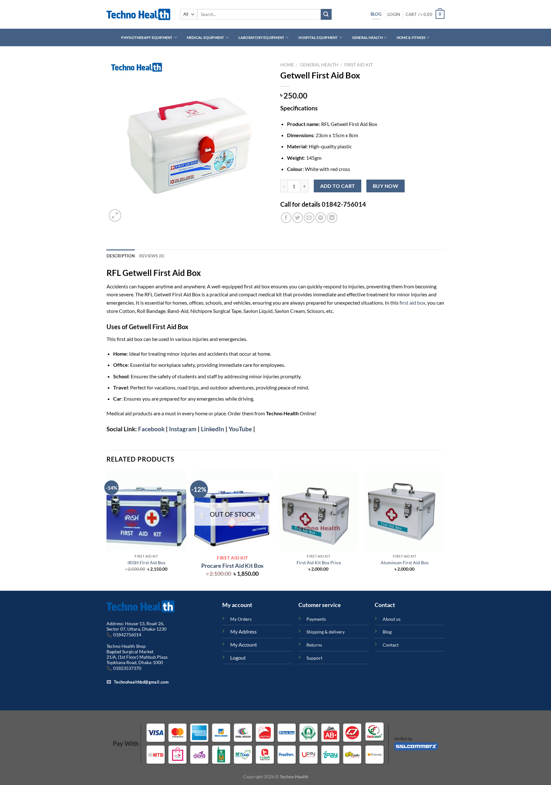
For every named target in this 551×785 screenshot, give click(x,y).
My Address (243, 631)
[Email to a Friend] (309, 217)
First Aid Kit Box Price (319, 562)
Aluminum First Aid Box (405, 562)
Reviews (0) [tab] (152, 255)
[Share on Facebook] (286, 217)
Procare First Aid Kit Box (232, 565)
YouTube (240, 429)
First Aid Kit (358, 64)
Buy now (385, 186)
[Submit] (326, 14)
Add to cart (337, 186)
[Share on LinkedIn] (332, 217)
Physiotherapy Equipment (147, 37)
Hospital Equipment (318, 37)
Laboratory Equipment (261, 37)
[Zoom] (115, 215)
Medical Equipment (205, 37)
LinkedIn (212, 429)
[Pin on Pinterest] (320, 217)
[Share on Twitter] (297, 217)
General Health (367, 37)
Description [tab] (121, 255)
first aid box (412, 303)
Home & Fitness (411, 37)
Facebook (151, 429)
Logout (238, 658)
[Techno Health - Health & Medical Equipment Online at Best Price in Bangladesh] (138, 14)
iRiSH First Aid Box (146, 562)
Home (287, 64)
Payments (316, 619)
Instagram (182, 429)
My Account (243, 644)
